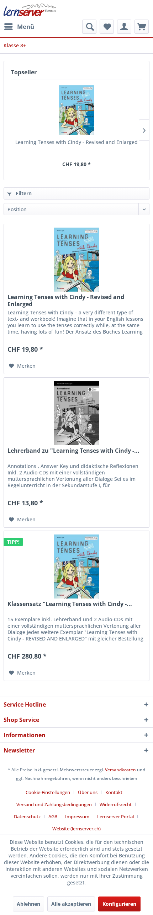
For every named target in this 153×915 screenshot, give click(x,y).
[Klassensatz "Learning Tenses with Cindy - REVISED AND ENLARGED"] (76, 566)
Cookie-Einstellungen (48, 792)
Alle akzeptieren (71, 903)
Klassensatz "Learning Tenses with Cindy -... (69, 604)
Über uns (87, 792)
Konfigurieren (119, 903)
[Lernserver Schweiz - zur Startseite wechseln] (30, 10)
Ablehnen (28, 903)
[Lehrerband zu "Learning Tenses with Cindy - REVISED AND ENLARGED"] (76, 413)
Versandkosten (120, 770)
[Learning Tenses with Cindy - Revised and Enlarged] (76, 110)
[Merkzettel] (107, 27)
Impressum (77, 816)
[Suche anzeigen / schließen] (89, 27)
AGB (52, 816)
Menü (25, 26)
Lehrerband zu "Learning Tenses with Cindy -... (73, 450)
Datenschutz (27, 816)
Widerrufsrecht (116, 804)
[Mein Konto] (124, 27)
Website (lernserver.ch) (76, 828)
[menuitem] (19, 27)
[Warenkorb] (141, 27)
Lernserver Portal (115, 816)
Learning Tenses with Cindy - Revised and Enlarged (76, 142)
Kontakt (113, 792)
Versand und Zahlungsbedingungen (54, 804)
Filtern (23, 193)
